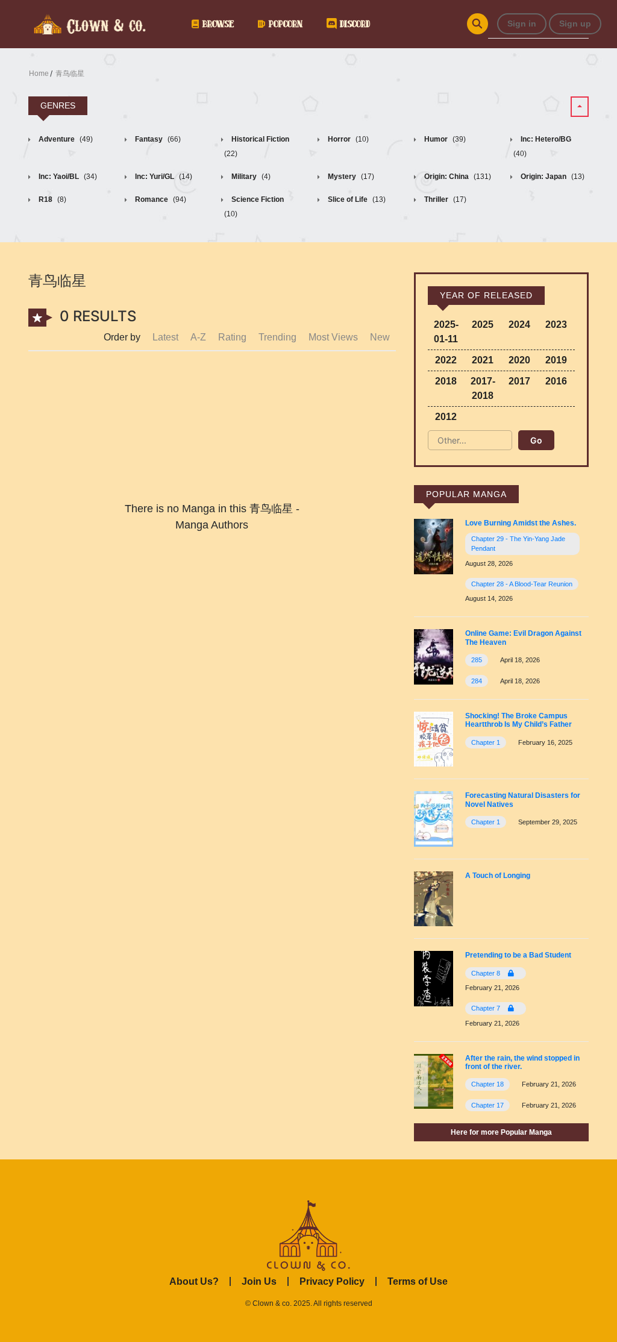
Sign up (575, 23)
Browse (216, 24)
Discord (353, 24)
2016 (556, 381)
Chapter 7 (486, 1008)
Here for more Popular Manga (501, 1132)
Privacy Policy (332, 1281)
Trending (277, 337)
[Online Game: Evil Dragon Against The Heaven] (433, 656)
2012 (446, 417)
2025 (482, 324)
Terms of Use (417, 1281)
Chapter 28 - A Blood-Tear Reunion (521, 584)
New (380, 337)
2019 (556, 360)
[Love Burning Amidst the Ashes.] (433, 546)
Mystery (350, 176)
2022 (446, 360)
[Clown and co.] (88, 23)
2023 (556, 324)
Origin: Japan (551, 176)
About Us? (194, 1281)
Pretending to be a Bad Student (518, 955)
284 (476, 681)
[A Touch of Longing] (433, 898)
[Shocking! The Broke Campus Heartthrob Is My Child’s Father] (433, 738)
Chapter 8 (486, 973)
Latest (165, 337)
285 (476, 659)
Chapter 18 (487, 1084)
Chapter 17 (487, 1105)
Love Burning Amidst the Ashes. (520, 523)
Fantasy (157, 139)
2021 (482, 360)
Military (250, 176)
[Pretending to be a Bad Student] (433, 978)
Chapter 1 (485, 742)
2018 (446, 381)
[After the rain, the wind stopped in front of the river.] (433, 1080)
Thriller (444, 199)
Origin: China (456, 176)
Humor (444, 139)
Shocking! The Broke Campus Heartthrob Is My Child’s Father (518, 720)
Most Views (333, 337)
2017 (519, 381)
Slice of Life (356, 199)
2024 (519, 324)
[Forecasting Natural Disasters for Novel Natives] (433, 818)
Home (39, 73)
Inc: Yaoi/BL (67, 176)
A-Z (198, 337)
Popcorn (283, 24)
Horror (347, 139)
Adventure (65, 139)
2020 (519, 360)
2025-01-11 (446, 331)
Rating (232, 337)
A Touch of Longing (497, 875)
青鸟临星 (69, 73)
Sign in (521, 23)
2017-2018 (483, 388)
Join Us (259, 1281)
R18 (51, 199)
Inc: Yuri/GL (162, 176)
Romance (159, 199)
